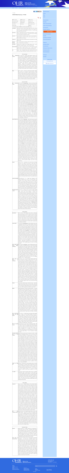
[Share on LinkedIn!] (36, 11)
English (49, 0)
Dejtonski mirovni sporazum (15, 469)
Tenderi (36, 468)
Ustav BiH (44, 35)
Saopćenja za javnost (46, 11)
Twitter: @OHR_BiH (48, 469)
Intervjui (44, 13)
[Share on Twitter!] (35, 11)
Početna (13, 465)
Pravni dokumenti (45, 27)
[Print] (39, 11)
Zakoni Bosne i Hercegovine (47, 37)
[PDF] (38, 11)
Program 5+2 (45, 42)
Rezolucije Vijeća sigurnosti (47, 39)
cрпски (55, 0)
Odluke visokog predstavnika (47, 23)
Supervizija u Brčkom (46, 44)
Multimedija (44, 21)
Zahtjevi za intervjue (49, 31)
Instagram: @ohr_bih (50, 63)
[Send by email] (40, 11)
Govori (44, 16)
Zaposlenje (44, 56)
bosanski (52, 0)
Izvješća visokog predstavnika (47, 25)
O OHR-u (13, 466)
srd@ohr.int (51, 461)
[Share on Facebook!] (34, 11)
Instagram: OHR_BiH (49, 470)
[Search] (55, 5)
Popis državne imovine (26, 470)
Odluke (13, 467)
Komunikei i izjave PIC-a (46, 29)
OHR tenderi (45, 54)
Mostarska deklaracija (46, 51)
